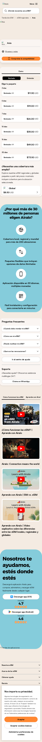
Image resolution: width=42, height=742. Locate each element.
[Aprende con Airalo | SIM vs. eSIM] (21, 479)
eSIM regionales (23, 18)
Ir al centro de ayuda (21, 359)
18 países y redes (11, 51)
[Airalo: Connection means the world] (21, 448)
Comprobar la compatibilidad (22, 59)
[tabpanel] (21, 117)
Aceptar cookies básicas (21, 725)
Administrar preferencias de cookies (21, 733)
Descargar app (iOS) (23, 596)
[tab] (21, 71)
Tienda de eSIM (7, 18)
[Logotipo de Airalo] (7, 3)
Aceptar (20, 719)
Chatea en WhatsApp (21, 381)
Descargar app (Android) (22, 612)
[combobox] (21, 11)
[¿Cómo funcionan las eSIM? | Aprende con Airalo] (21, 414)
